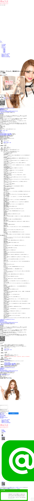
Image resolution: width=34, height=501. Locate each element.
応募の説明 (1, 113)
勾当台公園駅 (9, 133)
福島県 (4, 49)
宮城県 (4, 48)
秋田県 (4, 52)
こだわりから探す (2, 415)
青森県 (4, 51)
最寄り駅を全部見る (8, 365)
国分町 (5, 98)
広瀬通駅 (12, 364)
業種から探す (2, 414)
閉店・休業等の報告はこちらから (5, 374)
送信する (13, 413)
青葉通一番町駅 (9, 134)
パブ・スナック (6, 141)
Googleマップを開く (7, 362)
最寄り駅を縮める (14, 365)
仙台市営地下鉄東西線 (3, 134)
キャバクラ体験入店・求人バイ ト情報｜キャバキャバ (14, 487)
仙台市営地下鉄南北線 (3, 133)
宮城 (10, 98)
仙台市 (8, 98)
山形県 (4, 50)
